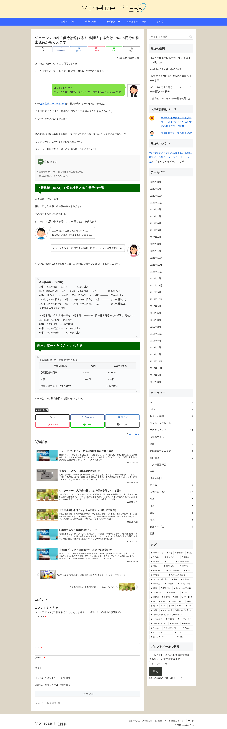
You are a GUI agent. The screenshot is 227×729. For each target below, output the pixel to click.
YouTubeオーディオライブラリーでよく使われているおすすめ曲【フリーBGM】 (176, 121)
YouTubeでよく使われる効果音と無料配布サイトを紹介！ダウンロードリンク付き (170, 157)
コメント (41, 616)
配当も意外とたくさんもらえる (53, 176)
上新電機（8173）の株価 (53, 103)
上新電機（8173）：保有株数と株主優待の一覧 (61, 172)
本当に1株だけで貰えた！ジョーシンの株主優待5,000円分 (170, 89)
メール (40, 657)
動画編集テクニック (177, 721)
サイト (38, 668)
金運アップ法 (134, 721)
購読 (155, 671)
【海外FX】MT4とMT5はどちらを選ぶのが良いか (170, 60)
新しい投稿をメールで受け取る (53, 684)
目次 (46, 161)
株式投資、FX (43, 410)
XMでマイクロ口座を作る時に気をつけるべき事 (170, 78)
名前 (39, 647)
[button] (131, 49)
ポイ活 (191, 721)
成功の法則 (147, 721)
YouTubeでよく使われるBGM (165, 69)
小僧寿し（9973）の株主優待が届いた (170, 98)
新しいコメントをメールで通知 (53, 678)
